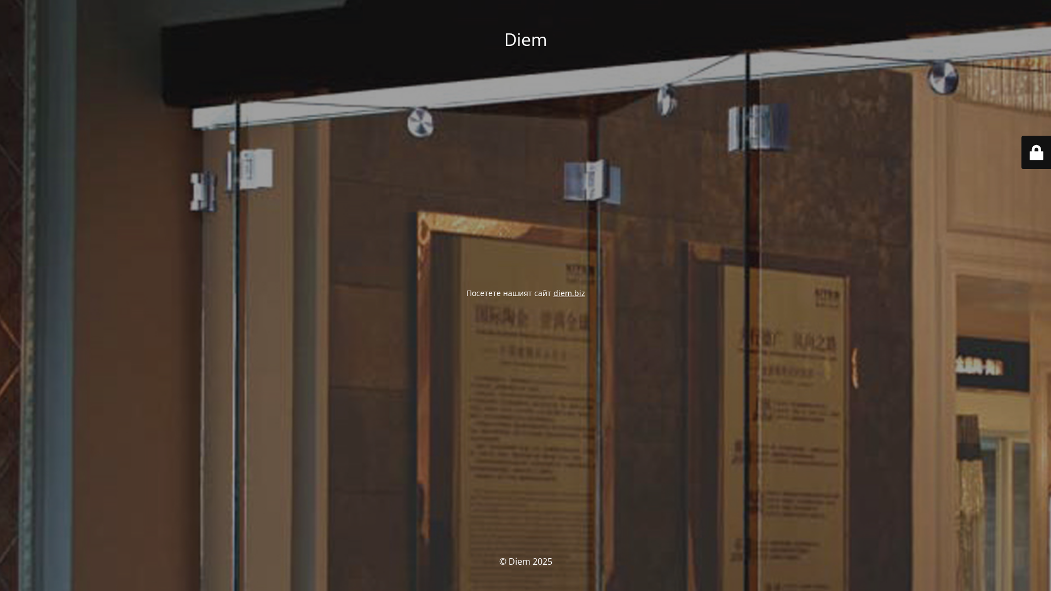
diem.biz (569, 293)
